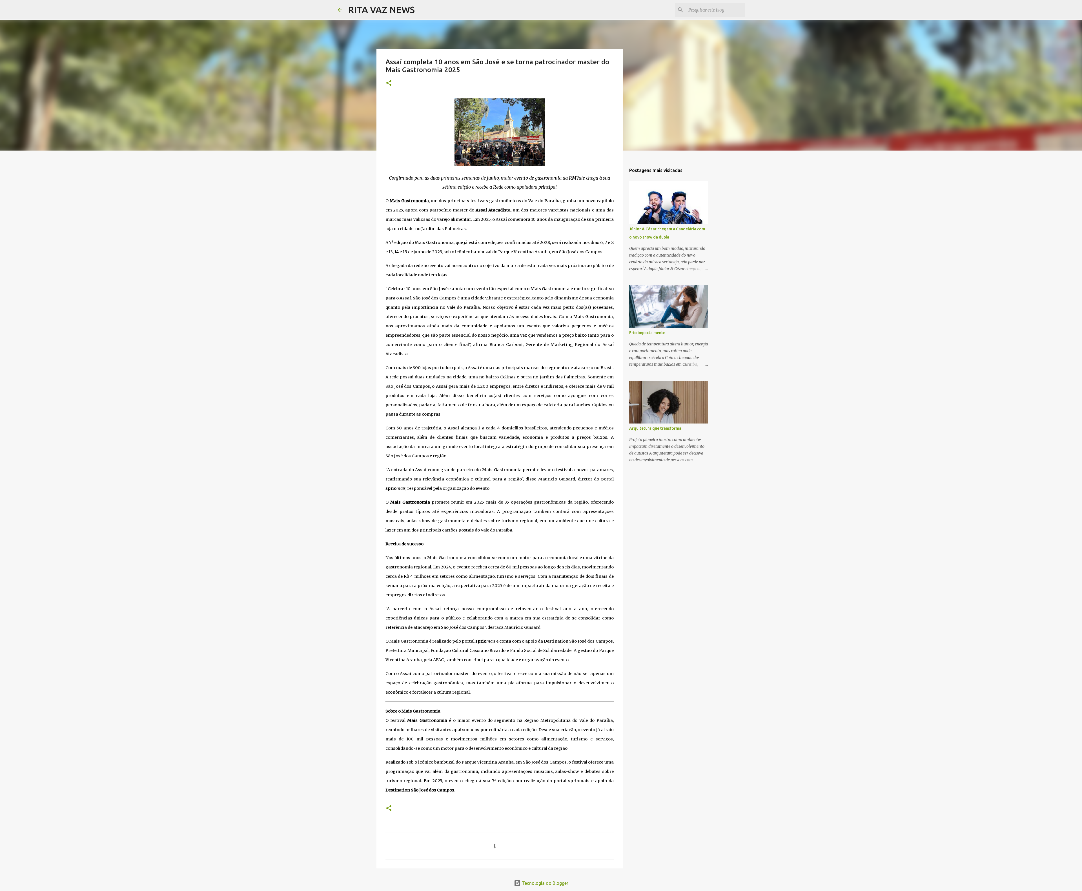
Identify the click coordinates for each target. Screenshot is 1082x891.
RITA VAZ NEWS (381, 10)
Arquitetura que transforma (655, 428)
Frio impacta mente (647, 332)
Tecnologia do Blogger (544, 883)
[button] (388, 83)
